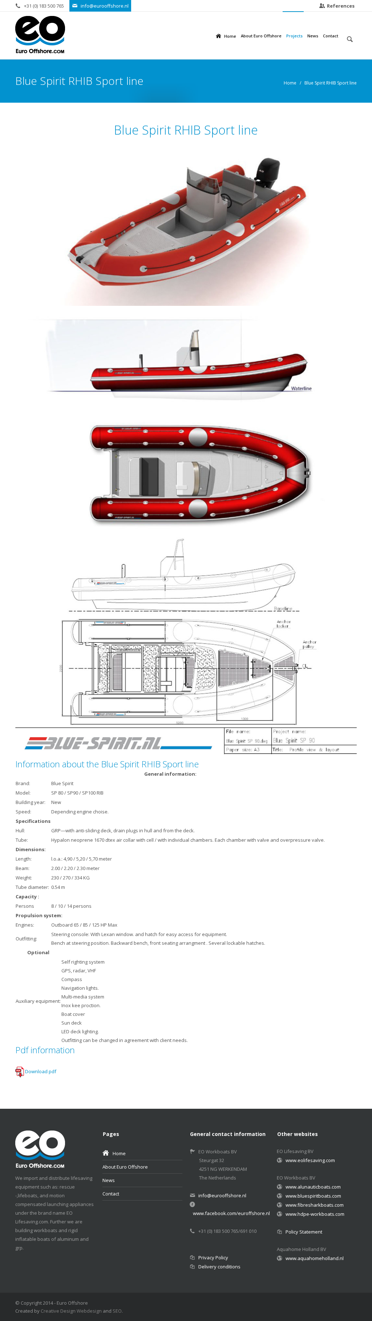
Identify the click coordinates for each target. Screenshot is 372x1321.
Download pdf (40, 1071)
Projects (294, 35)
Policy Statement (304, 1231)
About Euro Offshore (261, 35)
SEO (117, 1311)
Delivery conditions (219, 1266)
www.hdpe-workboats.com (315, 1214)
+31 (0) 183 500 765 (44, 6)
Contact (330, 35)
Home (230, 36)
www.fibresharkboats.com (315, 1205)
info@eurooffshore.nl (105, 6)
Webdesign (89, 1311)
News (312, 35)
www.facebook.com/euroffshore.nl (231, 1213)
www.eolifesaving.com (309, 1160)
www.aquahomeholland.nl (315, 1258)
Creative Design (58, 1311)
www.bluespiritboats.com (313, 1196)
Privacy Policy (213, 1257)
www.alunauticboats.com (313, 1186)
